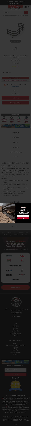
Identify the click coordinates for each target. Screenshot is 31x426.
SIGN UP (23, 218)
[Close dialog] (0, 203)
